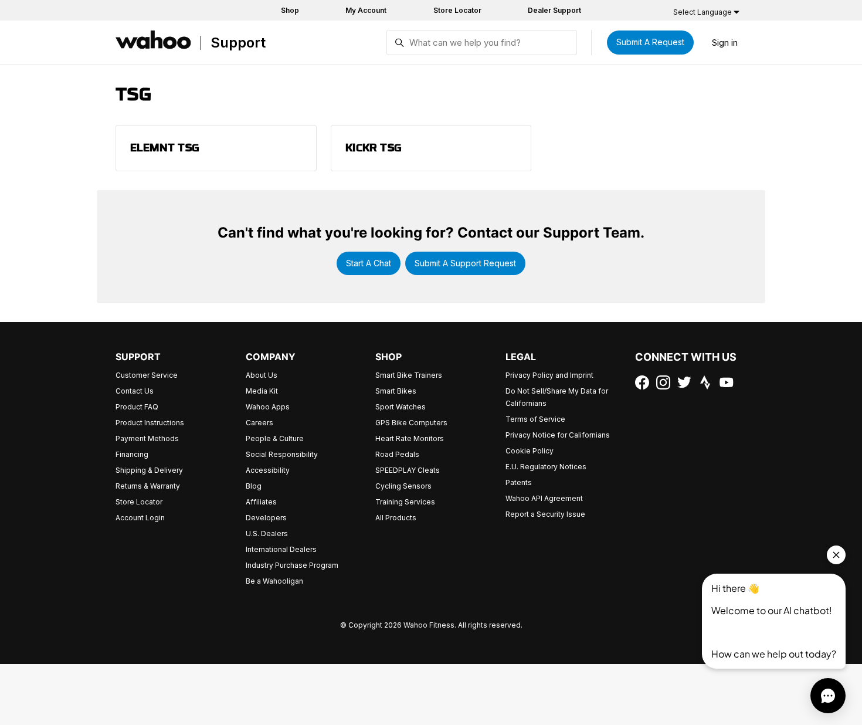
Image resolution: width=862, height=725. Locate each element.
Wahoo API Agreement (544, 498)
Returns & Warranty (148, 486)
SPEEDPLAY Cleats (407, 470)
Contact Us (135, 391)
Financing (132, 454)
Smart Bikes (395, 391)
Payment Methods (147, 438)
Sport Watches (400, 406)
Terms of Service (535, 419)
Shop (290, 10)
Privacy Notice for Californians (557, 435)
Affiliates (261, 501)
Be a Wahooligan (274, 581)
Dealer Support (554, 10)
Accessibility (268, 470)
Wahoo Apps (268, 406)
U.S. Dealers (267, 533)
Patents (518, 482)
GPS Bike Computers (411, 422)
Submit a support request (465, 263)
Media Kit (262, 391)
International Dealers (281, 549)
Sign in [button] (725, 42)
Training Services (405, 501)
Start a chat (368, 263)
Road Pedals (397, 454)
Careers (259, 422)
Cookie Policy (529, 450)
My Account (365, 10)
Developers (266, 517)
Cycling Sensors (403, 486)
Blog (254, 486)
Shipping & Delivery (149, 470)
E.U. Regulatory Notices (545, 466)
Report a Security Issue (545, 514)
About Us (261, 375)
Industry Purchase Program (292, 565)
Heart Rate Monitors (409, 438)
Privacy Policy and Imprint (549, 375)
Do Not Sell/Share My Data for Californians (556, 397)
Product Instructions (150, 422)
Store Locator (457, 10)
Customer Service (147, 375)
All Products (395, 517)
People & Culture (275, 438)
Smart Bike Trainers (408, 375)
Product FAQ (137, 406)
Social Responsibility (282, 454)
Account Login (140, 517)
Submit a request (650, 42)
